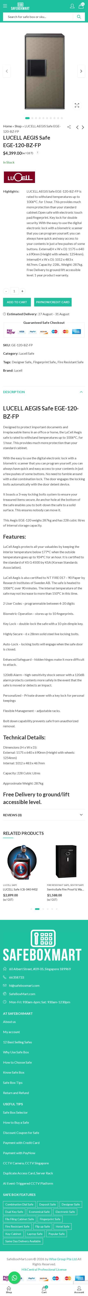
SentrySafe (33, 885)
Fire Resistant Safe (70, 362)
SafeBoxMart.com (22, 994)
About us (9, 1022)
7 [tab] (51, 118)
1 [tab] (27, 118)
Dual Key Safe (14, 1211)
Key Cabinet (13, 1233)
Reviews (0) (12, 815)
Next (81, 71)
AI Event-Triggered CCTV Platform (28, 1183)
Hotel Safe (62, 1226)
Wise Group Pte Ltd (63, 1259)
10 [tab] (62, 118)
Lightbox (77, 105)
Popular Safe (57, 1233)
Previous (6, 71)
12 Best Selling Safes (17, 1042)
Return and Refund (16, 1093)
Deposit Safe (47, 1204)
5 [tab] (43, 118)
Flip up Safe (42, 1226)
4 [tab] (40, 118)
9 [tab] (58, 118)
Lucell (18, 370)
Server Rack (44, 1173)
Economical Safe (39, 1211)
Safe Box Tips (13, 1082)
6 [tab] (47, 118)
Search (79, 16)
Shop (18, 126)
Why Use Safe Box (16, 1052)
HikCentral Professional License (44, 1269)
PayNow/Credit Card (53, 302)
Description (14, 392)
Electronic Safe (65, 1211)
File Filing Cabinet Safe (19, 1219)
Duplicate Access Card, (19, 1173)
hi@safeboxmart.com (24, 985)
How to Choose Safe (17, 1062)
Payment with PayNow (19, 1153)
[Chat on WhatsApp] (14, 1277)
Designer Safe (21, 362)
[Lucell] (19, 177)
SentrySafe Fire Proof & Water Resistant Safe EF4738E (38, 889)
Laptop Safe (35, 1233)
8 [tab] (54, 118)
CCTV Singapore (37, 1163)
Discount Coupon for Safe (21, 1133)
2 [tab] (32, 118)
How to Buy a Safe (16, 1122)
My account (11, 1032)
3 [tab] (36, 118)
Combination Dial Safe (19, 1204)
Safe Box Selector (15, 1112)
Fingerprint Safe (44, 362)
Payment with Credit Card (21, 1143)
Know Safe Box (13, 1072)
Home (7, 126)
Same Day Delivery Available (23, 1241)
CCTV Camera (13, 1163)
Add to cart (17, 302)
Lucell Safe (26, 353)
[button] (31, 909)
